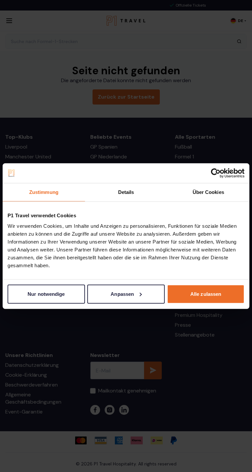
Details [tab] (126, 192)
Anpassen (122, 293)
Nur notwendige (46, 293)
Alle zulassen (205, 293)
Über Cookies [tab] (208, 192)
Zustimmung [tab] (43, 192)
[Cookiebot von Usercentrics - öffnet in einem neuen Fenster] (215, 173)
